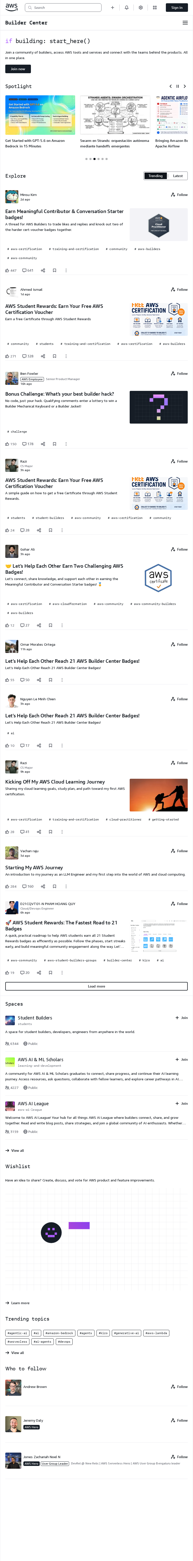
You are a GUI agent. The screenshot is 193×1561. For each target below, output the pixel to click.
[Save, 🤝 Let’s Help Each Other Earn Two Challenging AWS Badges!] (51, 625)
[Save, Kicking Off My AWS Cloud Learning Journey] (51, 832)
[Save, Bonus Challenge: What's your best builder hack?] (55, 444)
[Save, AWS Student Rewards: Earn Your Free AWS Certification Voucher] (55, 356)
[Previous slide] (171, 86)
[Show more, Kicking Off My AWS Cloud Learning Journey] (62, 832)
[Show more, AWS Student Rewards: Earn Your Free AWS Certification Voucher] (66, 356)
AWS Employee (32, 379)
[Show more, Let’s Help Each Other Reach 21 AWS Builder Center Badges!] (62, 680)
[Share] (42, 270)
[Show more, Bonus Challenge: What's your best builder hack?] (66, 444)
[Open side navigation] (185, 23)
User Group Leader (55, 1463)
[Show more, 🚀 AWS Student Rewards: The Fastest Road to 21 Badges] (62, 972)
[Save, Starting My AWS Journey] (55, 886)
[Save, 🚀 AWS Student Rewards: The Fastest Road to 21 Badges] (51, 973)
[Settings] (141, 7)
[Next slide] (185, 86)
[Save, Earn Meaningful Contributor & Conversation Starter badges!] (55, 270)
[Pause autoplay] (178, 86)
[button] (113, 7)
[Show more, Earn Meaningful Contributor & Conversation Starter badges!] (66, 270)
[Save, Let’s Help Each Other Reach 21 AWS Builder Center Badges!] (51, 680)
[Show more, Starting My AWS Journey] (66, 886)
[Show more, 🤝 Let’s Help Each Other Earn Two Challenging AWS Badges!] (62, 625)
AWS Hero (31, 1427)
